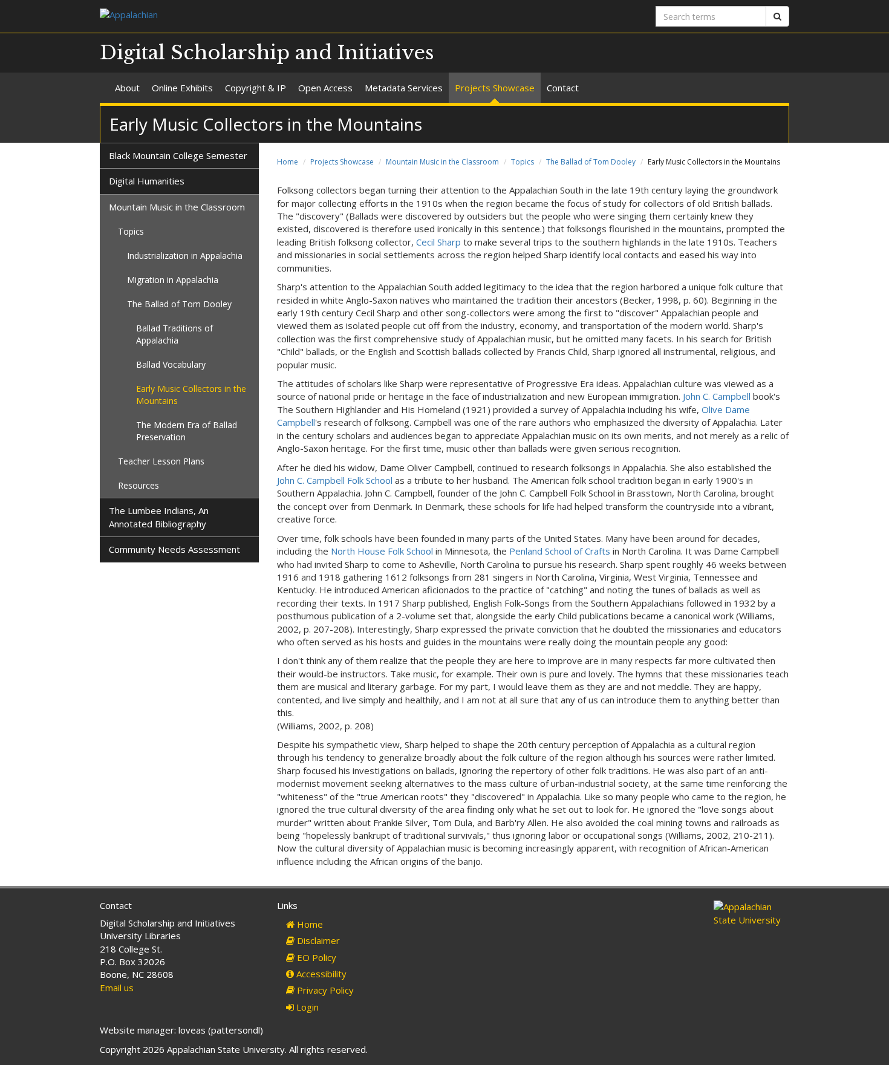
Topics (522, 162)
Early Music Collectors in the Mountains (191, 394)
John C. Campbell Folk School (334, 480)
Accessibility (320, 974)
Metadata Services (404, 88)
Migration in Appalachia (172, 279)
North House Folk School (382, 551)
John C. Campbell (717, 396)
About (127, 88)
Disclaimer (317, 940)
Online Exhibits (182, 88)
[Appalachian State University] (267, 16)
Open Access (325, 88)
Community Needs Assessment (174, 549)
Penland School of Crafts (559, 551)
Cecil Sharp (438, 242)
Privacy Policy (324, 990)
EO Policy (315, 957)
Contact (563, 88)
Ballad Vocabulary (171, 364)
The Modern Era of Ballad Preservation (186, 431)
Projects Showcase (495, 88)
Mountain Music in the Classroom (442, 162)
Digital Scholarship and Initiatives (267, 53)
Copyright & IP (255, 88)
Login (306, 1007)
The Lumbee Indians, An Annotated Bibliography (159, 516)
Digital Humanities (146, 181)
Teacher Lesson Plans (161, 461)
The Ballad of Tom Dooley (591, 162)
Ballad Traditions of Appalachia (174, 334)
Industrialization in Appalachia (185, 255)
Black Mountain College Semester (178, 155)
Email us (117, 988)
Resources (138, 485)
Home (287, 162)
